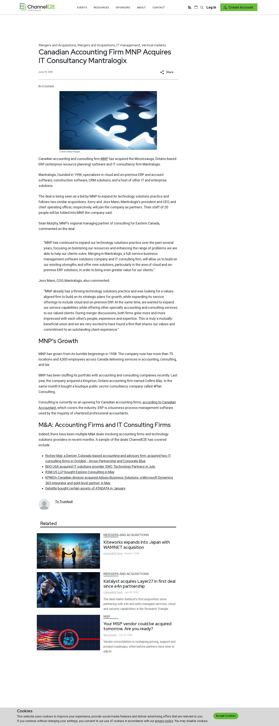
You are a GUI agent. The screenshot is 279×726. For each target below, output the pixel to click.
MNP (104, 159)
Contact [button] (159, 7)
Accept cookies (226, 715)
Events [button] (82, 7)
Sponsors (123, 7)
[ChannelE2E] (37, 7)
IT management (128, 45)
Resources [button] (101, 7)
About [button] (141, 7)
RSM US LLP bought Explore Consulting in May (79, 472)
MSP (106, 617)
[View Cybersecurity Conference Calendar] (196, 7)
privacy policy (164, 721)
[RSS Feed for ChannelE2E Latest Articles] (189, 7)
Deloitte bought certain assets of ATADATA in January (85, 488)
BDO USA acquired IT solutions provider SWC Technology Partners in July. (100, 467)
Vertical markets (154, 45)
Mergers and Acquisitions (57, 45)
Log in (211, 7)
